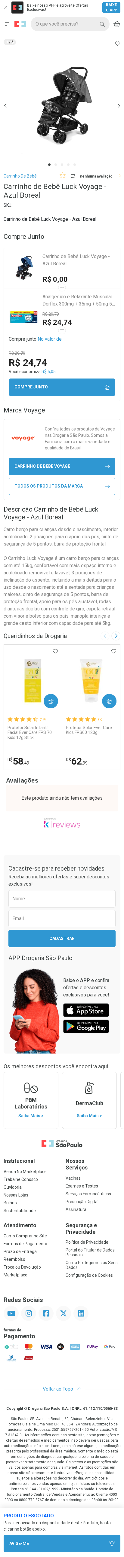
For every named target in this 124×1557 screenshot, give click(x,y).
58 (18, 761)
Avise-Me (19, 1543)
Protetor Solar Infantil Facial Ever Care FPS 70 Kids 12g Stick (30, 732)
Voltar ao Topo (58, 1389)
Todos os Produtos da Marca (48, 486)
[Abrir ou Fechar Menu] (7, 24)
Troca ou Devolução (22, 1267)
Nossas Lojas (16, 1195)
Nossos (77, 1164)
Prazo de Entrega (20, 1251)
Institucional (19, 1161)
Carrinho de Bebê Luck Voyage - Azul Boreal (76, 260)
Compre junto (31, 387)
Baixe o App (111, 7)
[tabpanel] (62, 105)
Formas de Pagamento (25, 1243)
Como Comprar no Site (25, 1235)
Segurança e (81, 1228)
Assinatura (76, 1209)
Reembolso (14, 1259)
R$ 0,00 (55, 279)
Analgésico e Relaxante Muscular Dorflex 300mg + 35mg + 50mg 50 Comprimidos (78, 301)
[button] (62, 105)
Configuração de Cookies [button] (89, 1275)
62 (77, 761)
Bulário (10, 1202)
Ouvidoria (13, 1187)
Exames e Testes (82, 1186)
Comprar (46, 700)
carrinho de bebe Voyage (42, 466)
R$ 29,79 (50, 314)
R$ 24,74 (57, 322)
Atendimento (20, 1225)
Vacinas (73, 1178)
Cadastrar (62, 938)
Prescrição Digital (82, 1201)
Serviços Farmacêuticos (88, 1193)
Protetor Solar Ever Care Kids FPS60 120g (89, 730)
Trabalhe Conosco (21, 1179)
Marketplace (15, 1275)
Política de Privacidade (87, 1242)
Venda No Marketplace (25, 1171)
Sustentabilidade (20, 1210)
